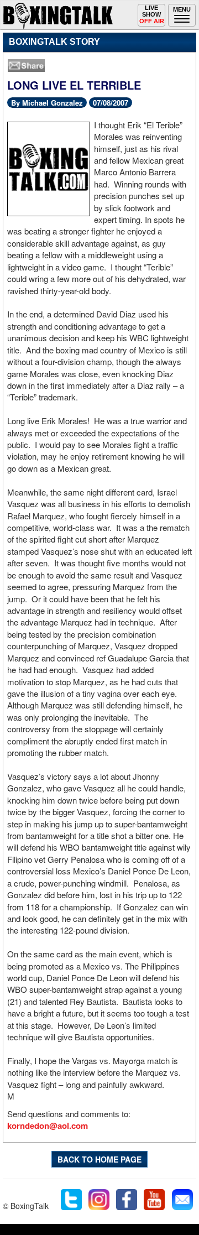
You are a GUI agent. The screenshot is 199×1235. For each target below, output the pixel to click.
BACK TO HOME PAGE (99, 1159)
